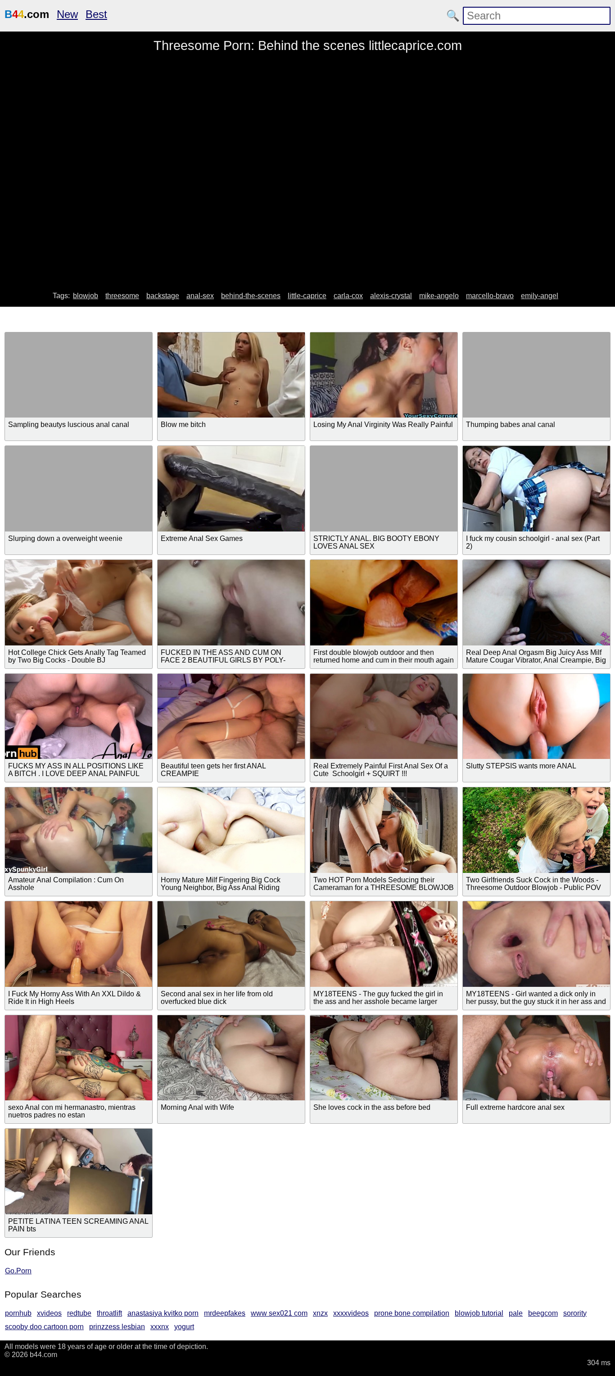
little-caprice (307, 296)
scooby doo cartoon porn (44, 1327)
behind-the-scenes (250, 296)
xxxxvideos (351, 1313)
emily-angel (539, 296)
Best (96, 14)
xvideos (49, 1313)
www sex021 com (279, 1313)
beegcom (543, 1313)
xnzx (320, 1313)
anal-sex (200, 296)
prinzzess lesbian (117, 1327)
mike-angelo (439, 296)
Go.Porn (18, 1271)
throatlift (109, 1313)
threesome (122, 296)
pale (516, 1313)
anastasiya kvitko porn (163, 1313)
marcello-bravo (490, 296)
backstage (162, 296)
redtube (79, 1313)
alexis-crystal (391, 296)
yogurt (184, 1327)
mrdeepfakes (224, 1313)
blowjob (85, 296)
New (67, 14)
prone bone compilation (411, 1313)
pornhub (18, 1313)
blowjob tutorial (479, 1313)
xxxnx (159, 1327)
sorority (575, 1313)
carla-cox (348, 296)
